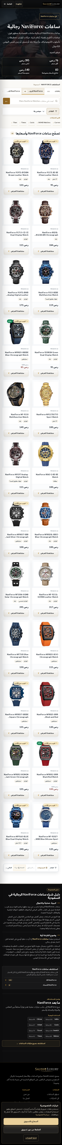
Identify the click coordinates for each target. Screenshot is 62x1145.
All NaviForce (33, 980)
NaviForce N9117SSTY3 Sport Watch (47, 415)
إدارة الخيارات (31, 1138)
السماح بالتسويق (31, 1121)
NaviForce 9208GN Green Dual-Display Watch (46, 353)
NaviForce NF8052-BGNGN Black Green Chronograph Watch (16, 775)
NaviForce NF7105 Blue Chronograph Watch (17, 655)
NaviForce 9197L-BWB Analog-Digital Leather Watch (17, 293)
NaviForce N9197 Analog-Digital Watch (16, 475)
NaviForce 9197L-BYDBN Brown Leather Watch (17, 173)
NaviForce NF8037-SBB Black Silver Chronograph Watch (16, 535)
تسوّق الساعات (53, 1094)
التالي (9, 868)
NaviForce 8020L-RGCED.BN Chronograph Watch (47, 233)
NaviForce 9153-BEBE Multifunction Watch (48, 293)
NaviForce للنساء (33, 985)
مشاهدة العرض (47, 191)
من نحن (26, 1094)
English (19, 4)
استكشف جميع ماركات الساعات (32, 1043)
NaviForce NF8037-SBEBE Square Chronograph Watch (16, 715)
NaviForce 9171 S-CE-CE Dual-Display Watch (17, 233)
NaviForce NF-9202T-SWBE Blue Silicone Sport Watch (46, 837)
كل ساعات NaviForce (50, 16)
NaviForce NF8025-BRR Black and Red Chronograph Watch (47, 715)
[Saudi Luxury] (51, 4)
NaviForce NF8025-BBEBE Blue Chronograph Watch (16, 353)
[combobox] (32, 101)
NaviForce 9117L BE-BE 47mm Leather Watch (47, 173)
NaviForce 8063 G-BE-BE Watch (47, 475)
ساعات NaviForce (40, 939)
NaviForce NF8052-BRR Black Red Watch (47, 775)
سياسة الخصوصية (42, 1114)
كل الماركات (54, 1098)
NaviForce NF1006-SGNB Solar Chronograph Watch (16, 595)
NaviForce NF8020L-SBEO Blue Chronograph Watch (46, 535)
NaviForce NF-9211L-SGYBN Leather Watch (48, 595)
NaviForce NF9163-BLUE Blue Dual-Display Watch (17, 837)
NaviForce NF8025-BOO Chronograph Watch (47, 655)
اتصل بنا (26, 1098)
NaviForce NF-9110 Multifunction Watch (18, 415)
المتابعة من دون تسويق (31, 1129)
